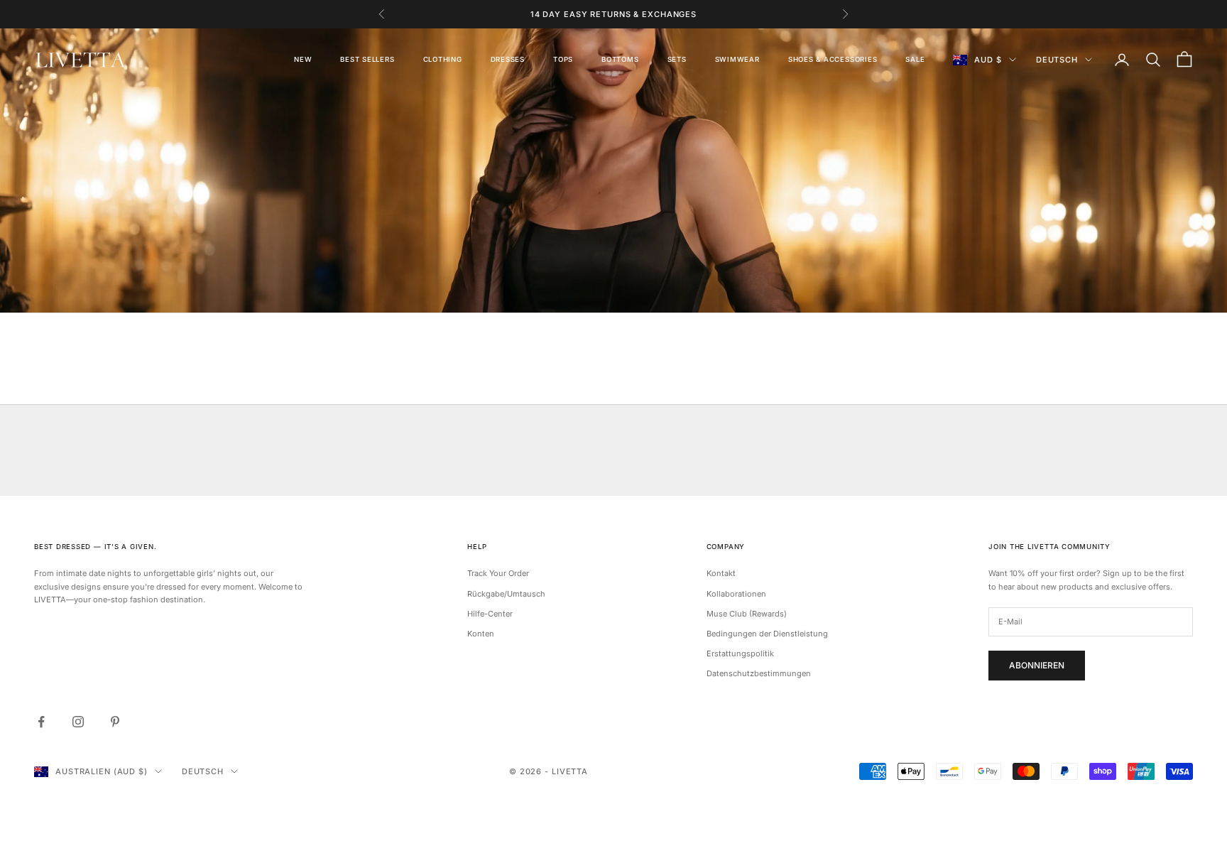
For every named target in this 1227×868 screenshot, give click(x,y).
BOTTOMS (619, 59)
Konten (480, 634)
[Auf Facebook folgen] (41, 722)
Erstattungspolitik (740, 653)
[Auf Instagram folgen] (78, 722)
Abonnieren (1036, 665)
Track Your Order (498, 573)
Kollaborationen (736, 594)
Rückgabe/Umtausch (506, 594)
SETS (677, 59)
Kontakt (721, 573)
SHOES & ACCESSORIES (833, 59)
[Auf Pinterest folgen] (115, 722)
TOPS (563, 59)
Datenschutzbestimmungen (759, 673)
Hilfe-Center (490, 614)
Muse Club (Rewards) (747, 614)
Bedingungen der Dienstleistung (767, 634)
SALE (915, 59)
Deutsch (1057, 60)
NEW (303, 59)
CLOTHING (442, 59)
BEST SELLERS (367, 59)
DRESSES (508, 59)
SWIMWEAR (737, 59)
